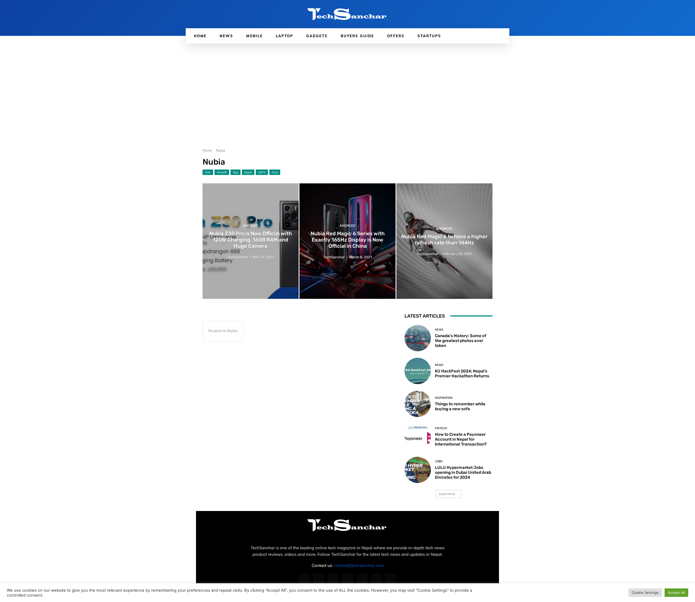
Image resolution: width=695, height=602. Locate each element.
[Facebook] (304, 579)
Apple (248, 172)
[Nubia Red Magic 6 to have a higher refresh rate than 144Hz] (444, 241)
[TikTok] (362, 579)
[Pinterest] (347, 579)
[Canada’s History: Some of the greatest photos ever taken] (418, 338)
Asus (274, 172)
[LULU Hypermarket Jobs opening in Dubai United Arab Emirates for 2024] (418, 470)
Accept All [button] (676, 592)
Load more (447, 493)
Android (250, 225)
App (235, 172)
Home (207, 150)
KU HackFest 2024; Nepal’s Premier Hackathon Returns (462, 373)
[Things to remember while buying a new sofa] (418, 404)
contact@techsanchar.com (359, 565)
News (439, 329)
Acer (208, 172)
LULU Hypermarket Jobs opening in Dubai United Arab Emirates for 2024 (463, 472)
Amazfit (222, 172)
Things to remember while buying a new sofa (460, 406)
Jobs (439, 461)
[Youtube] (391, 579)
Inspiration (444, 397)
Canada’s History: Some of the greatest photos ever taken (460, 340)
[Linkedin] (333, 579)
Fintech (441, 428)
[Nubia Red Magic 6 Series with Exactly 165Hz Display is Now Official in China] (347, 241)
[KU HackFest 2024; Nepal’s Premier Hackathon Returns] (418, 371)
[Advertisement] (347, 84)
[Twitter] (376, 579)
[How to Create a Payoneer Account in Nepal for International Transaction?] (418, 437)
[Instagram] (318, 579)
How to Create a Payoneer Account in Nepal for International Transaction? (460, 439)
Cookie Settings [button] (645, 592)
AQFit (262, 172)
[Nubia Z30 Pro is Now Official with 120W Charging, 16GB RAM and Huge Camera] (251, 241)
